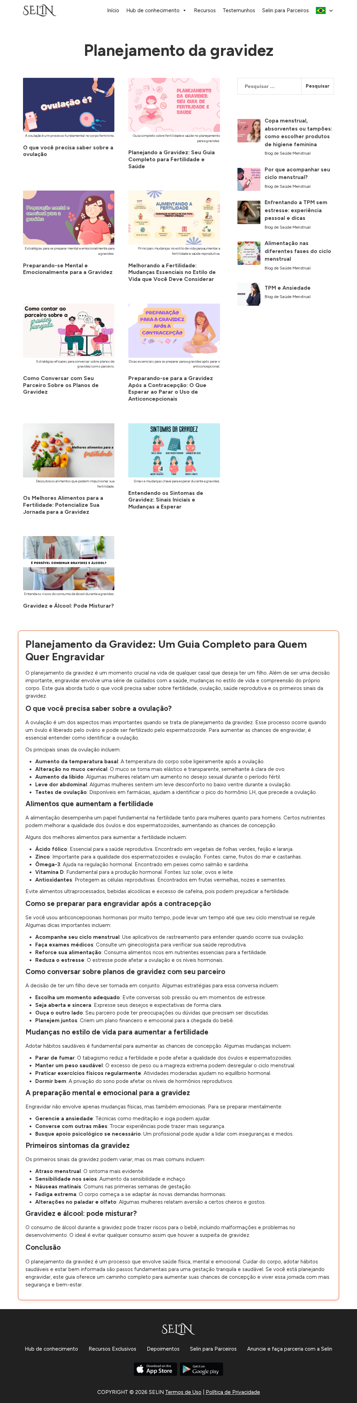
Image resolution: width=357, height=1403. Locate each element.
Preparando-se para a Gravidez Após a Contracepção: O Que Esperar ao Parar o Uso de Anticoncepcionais (170, 388)
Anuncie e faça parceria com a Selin (289, 1349)
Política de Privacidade (233, 1392)
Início (113, 10)
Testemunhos (239, 10)
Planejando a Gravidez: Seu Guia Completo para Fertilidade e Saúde (171, 159)
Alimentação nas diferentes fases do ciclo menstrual (298, 251)
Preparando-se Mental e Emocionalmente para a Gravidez (68, 269)
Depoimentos (163, 1349)
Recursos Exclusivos (112, 1349)
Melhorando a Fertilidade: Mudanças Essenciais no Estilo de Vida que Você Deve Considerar (172, 272)
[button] (325, 10)
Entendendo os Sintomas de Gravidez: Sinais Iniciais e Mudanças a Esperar (165, 500)
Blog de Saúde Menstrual (288, 153)
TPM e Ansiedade (288, 288)
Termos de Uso (183, 1392)
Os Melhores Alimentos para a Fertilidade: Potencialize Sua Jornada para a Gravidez (63, 505)
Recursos (205, 10)
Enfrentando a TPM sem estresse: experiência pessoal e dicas (296, 210)
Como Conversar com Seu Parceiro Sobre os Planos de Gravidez (61, 385)
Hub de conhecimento (153, 10)
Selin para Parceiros (285, 10)
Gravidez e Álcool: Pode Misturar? (68, 605)
